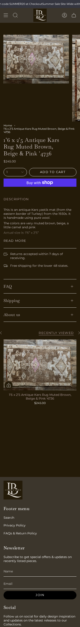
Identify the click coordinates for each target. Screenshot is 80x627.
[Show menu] (5, 15)
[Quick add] (9, 385)
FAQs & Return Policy (20, 533)
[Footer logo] (13, 490)
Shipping (12, 300)
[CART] (73, 15)
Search (9, 518)
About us (12, 314)
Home (8, 125)
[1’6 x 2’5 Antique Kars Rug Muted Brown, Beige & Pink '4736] (40, 364)
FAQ (8, 286)
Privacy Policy (15, 525)
